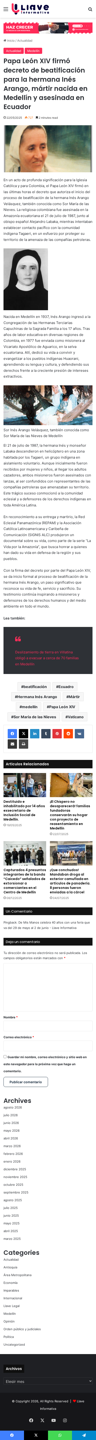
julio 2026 (10, 1115)
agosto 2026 (12, 1107)
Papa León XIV (62, 706)
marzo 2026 (12, 1146)
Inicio (10, 40)
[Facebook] (12, 733)
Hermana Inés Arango (37, 696)
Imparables (11, 1290)
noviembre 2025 (15, 1177)
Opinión (9, 1321)
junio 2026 (11, 1123)
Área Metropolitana (17, 1275)
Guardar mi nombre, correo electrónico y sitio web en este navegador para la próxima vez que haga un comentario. (45, 1064)
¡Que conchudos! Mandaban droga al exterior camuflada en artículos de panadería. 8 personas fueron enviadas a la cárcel (70, 881)
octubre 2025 (13, 1184)
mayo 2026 (11, 1130)
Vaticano (76, 716)
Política (8, 1337)
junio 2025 (11, 1215)
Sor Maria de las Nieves (35, 716)
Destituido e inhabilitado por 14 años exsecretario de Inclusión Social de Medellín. (24, 810)
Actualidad (24, 40)
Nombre (10, 1017)
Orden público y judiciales (22, 1329)
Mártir (74, 696)
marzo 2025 (12, 1239)
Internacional (12, 1298)
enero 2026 (12, 1161)
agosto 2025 (12, 1200)
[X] (23, 733)
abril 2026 (10, 1138)
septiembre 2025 (15, 1192)
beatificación (35, 686)
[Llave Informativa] (30, 9)
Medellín (33, 51)
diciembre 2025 (14, 1169)
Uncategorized (14, 1344)
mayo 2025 (11, 1223)
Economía (10, 1283)
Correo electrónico (18, 1037)
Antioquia (10, 1267)
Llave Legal (11, 1306)
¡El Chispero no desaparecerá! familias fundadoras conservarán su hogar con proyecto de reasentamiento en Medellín (70, 815)
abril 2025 (10, 1231)
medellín (30, 706)
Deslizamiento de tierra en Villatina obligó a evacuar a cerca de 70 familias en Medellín (47, 658)
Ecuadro (66, 686)
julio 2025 (10, 1208)
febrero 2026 (13, 1154)
